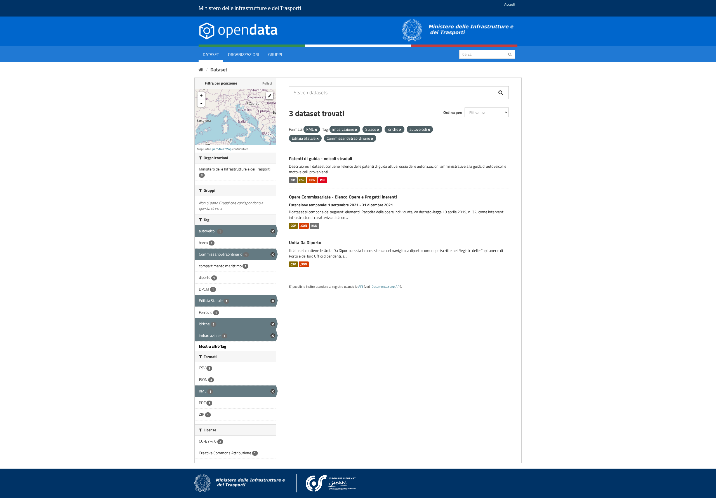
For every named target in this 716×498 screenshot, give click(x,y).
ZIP (293, 180)
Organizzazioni (243, 54)
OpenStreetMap (221, 149)
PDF (322, 180)
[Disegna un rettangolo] (269, 95)
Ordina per (452, 112)
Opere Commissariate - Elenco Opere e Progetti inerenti (343, 196)
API (360, 286)
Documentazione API (385, 286)
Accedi (509, 4)
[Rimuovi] (316, 129)
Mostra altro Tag (212, 346)
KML (314, 225)
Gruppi (275, 54)
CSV (302, 180)
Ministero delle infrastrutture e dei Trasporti (250, 8)
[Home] (201, 69)
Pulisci (267, 83)
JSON (312, 180)
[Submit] (510, 54)
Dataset (211, 54)
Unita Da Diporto (305, 242)
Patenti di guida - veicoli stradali (320, 158)
